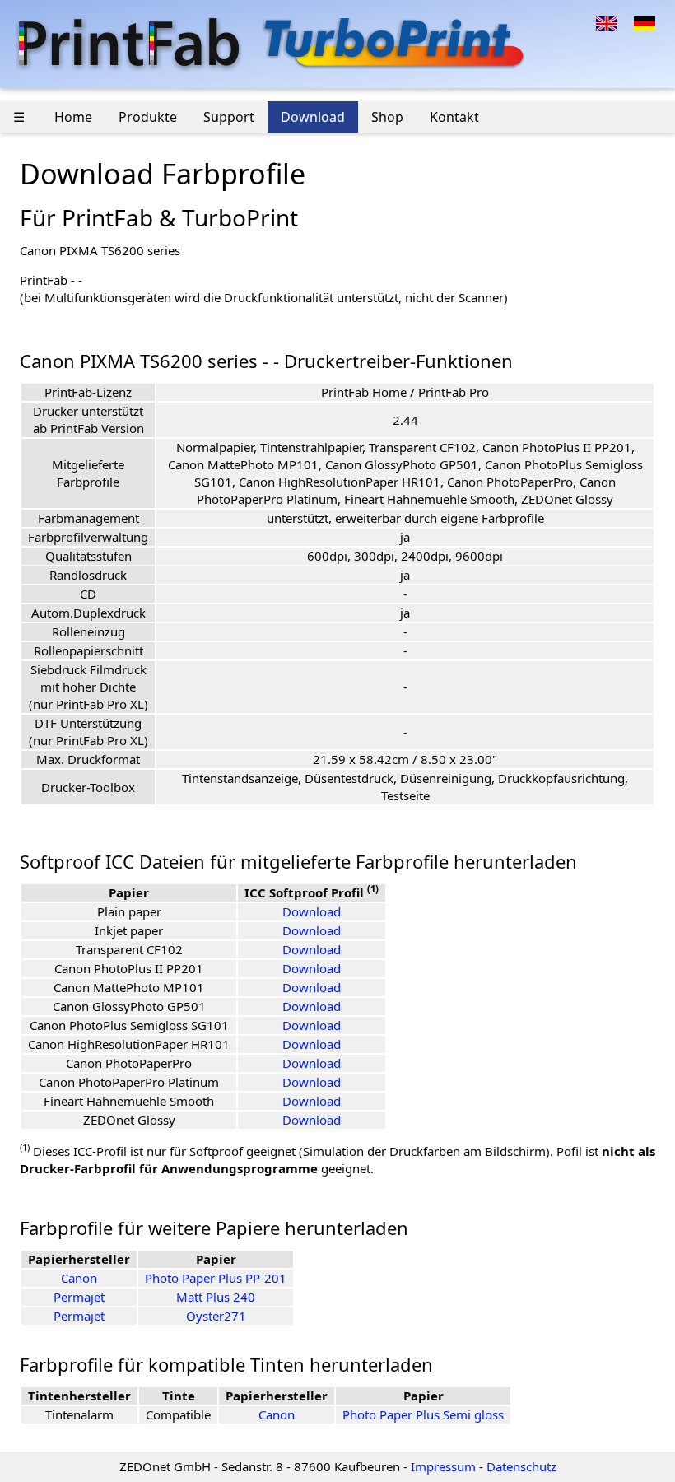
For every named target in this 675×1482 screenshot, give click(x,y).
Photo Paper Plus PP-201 (215, 1278)
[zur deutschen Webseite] (644, 22)
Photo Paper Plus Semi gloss (423, 1414)
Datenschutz (521, 1466)
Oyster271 (216, 1315)
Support (228, 117)
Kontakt (454, 117)
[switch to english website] (606, 22)
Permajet (79, 1297)
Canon (79, 1278)
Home (73, 117)
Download (313, 117)
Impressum (443, 1466)
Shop (387, 117)
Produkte (148, 117)
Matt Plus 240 (215, 1297)
